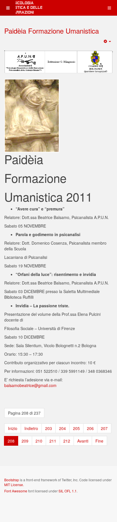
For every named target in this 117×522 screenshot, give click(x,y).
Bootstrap (11, 479)
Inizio (12, 428)
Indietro (31, 428)
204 (62, 428)
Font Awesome (15, 490)
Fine (99, 441)
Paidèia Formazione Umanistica (51, 31)
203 (48, 428)
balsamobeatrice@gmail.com (30, 385)
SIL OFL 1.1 (67, 490)
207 (104, 428)
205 (76, 428)
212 (66, 441)
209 (25, 441)
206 (90, 428)
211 (52, 441)
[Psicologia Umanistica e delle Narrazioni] (22, 8)
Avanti (82, 441)
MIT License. (14, 484)
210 (38, 441)
